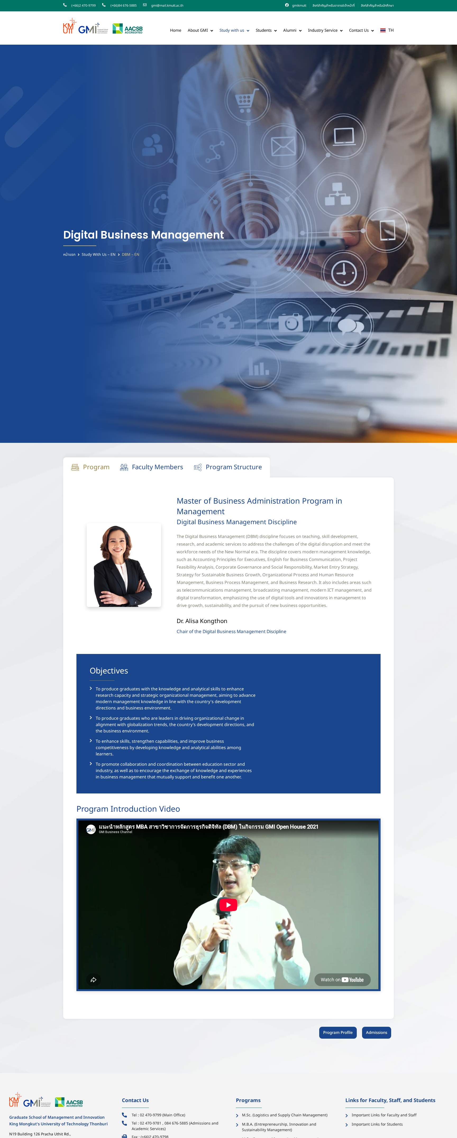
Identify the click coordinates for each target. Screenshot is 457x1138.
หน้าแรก (69, 254)
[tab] (90, 467)
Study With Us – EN (99, 254)
